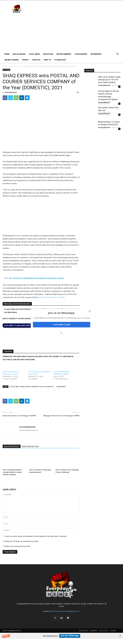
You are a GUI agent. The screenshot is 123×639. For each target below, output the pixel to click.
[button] (61, 313)
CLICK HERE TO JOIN (61, 324)
